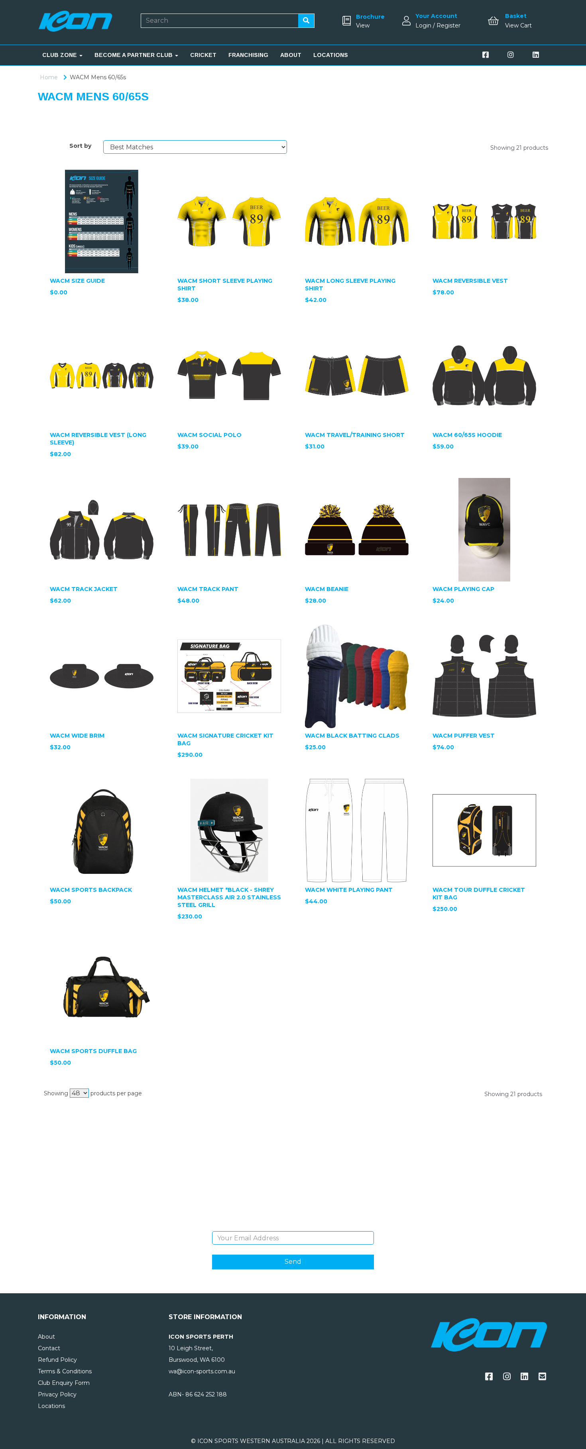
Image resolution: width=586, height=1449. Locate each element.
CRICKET (203, 55)
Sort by (80, 145)
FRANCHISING (248, 55)
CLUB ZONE (60, 55)
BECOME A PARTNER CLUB (134, 55)
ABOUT (290, 55)
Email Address (292, 1225)
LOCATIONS (330, 55)
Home (49, 77)
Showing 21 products (519, 147)
